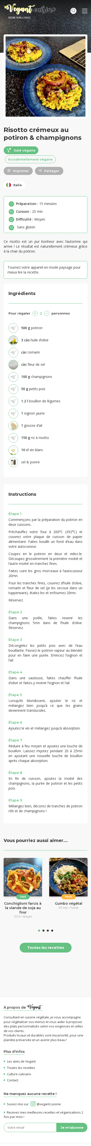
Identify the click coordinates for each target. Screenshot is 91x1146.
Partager (51, 171)
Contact (12, 1080)
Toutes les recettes (45, 947)
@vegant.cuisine (49, 1104)
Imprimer (21, 171)
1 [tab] (39, 931)
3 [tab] (48, 931)
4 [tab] (52, 931)
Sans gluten (26, 227)
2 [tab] (43, 931)
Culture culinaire (19, 1074)
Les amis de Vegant (21, 1061)
